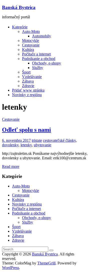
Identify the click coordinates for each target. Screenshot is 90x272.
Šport (26, 72)
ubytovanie (42, 145)
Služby (37, 67)
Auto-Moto (31, 31)
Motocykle (30, 40)
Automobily (41, 36)
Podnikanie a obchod (38, 58)
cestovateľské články (59, 140)
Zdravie (28, 86)
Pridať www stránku (28, 90)
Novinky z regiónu (27, 95)
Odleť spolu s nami (26, 129)
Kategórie (20, 27)
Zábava (28, 81)
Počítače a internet (36, 54)
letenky (26, 145)
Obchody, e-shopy (46, 63)
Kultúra (28, 49)
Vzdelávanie (32, 77)
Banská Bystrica (19, 7)
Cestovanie (31, 45)
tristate (37, 140)
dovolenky (10, 145)
